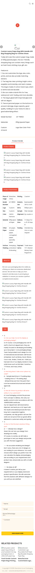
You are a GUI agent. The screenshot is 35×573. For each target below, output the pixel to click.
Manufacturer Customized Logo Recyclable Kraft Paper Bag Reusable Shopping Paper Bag (25, 560)
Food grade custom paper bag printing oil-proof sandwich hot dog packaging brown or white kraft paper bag (9, 560)
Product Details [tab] (17, 141)
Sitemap (30, 571)
